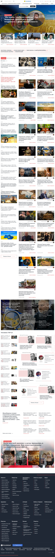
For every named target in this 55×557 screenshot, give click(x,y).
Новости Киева (5, 480)
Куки (27, 6)
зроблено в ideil (51, 552)
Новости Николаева (6, 498)
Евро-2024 (36, 487)
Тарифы (25, 487)
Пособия (14, 493)
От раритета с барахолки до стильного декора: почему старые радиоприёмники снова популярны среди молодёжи (8, 66)
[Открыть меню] (2, 1)
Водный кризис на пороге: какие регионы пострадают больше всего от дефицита (26, 204)
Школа (14, 489)
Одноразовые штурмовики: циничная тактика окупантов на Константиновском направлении (29, 364)
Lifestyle (25, 501)
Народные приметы (16, 526)
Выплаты (14, 483)
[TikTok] (50, 1)
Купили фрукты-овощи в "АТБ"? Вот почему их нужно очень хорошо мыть (9, 166)
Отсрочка (47, 508)
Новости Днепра (5, 483)
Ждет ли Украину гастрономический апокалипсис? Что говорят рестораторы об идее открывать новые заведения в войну (45, 323)
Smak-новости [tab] (9, 58)
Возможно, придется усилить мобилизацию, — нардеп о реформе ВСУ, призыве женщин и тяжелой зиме (34, 42)
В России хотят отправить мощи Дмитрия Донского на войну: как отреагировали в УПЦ (45, 225)
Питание (3, 506)
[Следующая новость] (53, 19)
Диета (3, 508)
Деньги (24, 481)
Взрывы (36, 507)
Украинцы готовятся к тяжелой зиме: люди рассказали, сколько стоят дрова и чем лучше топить (8, 87)
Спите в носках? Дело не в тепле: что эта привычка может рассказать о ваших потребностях (9, 171)
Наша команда (22, 549)
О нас (2, 548)
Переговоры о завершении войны (36, 50)
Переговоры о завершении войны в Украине (11, 3)
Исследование (5, 511)
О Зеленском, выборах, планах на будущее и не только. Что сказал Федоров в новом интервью (27, 138)
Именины (14, 534)
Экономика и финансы (26, 478)
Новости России (16, 508)
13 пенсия (25, 523)
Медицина (15, 487)
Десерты (36, 529)
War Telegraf (24, 44)
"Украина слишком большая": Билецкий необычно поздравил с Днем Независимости (8, 192)
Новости (3, 477)
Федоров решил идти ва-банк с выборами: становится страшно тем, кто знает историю (44, 347)
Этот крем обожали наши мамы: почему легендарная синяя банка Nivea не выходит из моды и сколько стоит (8, 458)
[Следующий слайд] (54, 4)
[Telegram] (44, 1)
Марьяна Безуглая (5, 538)
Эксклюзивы (36, 3)
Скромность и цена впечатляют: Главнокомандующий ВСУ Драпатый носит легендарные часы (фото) (5, 368)
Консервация (37, 525)
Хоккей (35, 485)
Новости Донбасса (5, 494)
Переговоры (36, 509)
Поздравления (26, 517)
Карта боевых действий (37, 505)
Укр (53, 1)
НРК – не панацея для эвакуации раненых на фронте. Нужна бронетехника (27, 380)
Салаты (36, 531)
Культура (25, 511)
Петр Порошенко (5, 535)
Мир (13, 501)
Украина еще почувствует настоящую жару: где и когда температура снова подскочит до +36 (45, 182)
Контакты (15, 549)
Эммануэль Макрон (5, 529)
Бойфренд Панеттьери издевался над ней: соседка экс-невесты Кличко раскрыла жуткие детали (9, 159)
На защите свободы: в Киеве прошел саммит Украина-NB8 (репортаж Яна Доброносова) (45, 71)
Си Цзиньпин (4, 527)
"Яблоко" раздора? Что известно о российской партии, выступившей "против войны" (27, 225)
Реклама (2, 549)
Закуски (36, 533)
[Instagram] (49, 1)
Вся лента (3, 60)
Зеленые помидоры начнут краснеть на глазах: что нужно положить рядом (9, 147)
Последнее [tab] (3, 58)
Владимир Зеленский (6, 523)
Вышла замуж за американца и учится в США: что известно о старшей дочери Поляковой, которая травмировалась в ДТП (8, 208)
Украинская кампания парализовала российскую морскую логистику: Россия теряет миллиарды (46, 397)
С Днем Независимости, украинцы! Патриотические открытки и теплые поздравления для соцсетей (8, 228)
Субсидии (14, 485)
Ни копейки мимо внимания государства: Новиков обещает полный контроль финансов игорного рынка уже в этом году (30, 304)
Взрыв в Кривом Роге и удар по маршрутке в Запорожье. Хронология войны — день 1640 (30, 414)
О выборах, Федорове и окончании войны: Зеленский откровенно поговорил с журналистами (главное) (26, 94)
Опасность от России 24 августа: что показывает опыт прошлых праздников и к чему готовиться (45, 160)
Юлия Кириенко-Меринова (43, 335)
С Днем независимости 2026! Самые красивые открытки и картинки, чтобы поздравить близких (9, 153)
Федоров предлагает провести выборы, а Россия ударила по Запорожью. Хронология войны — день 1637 (29, 422)
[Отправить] (14, 1)
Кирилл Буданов (5, 533)
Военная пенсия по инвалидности (27, 530)
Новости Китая (15, 511)
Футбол (35, 480)
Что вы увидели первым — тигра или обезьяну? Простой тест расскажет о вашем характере (5, 360)
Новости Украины (37, 44)
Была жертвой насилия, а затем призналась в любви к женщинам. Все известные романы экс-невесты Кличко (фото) (23, 445)
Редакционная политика (27, 548)
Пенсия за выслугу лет (27, 535)
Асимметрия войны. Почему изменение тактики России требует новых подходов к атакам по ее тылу (26, 347)
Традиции (14, 528)
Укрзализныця (26, 490)
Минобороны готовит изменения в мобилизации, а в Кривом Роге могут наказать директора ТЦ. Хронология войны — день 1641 (11, 417)
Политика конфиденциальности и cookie (13, 548)
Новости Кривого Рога (5, 492)
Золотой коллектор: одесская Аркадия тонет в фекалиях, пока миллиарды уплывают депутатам (27, 293)
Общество (14, 477)
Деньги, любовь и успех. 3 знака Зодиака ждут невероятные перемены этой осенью (33, 458)
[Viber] (42, 1)
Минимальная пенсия (27, 532)
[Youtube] (46, 1)
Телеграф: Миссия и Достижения (39, 549)
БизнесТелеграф (44, 3)
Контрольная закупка (27, 3)
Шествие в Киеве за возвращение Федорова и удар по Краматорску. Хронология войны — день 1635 (29, 430)
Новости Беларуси (16, 513)
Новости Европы (16, 504)
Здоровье (3, 501)
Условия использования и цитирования (42, 548)
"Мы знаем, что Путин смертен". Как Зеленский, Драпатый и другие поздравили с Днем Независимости (47, 42)
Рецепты (36, 521)
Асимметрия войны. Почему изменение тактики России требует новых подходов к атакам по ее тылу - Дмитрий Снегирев (8, 245)
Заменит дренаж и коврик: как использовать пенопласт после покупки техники (5, 352)
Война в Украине (38, 501)
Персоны (3, 521)
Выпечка (36, 523)
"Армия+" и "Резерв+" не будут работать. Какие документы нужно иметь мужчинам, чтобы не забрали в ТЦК (5, 337)
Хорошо (32, 6)
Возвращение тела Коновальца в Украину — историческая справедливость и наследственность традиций (46, 375)
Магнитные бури (26, 515)
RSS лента (50, 549)
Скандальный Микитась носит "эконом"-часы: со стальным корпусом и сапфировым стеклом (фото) (27, 71)
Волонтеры (36, 512)
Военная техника (37, 514)
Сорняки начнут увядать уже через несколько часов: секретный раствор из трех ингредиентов (8, 222)
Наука (46, 477)
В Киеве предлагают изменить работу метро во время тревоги (5, 397)
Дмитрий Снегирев (24, 335)
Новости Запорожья (6, 489)
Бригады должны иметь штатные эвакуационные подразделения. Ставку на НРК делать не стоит (49, 359)
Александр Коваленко (38, 378)
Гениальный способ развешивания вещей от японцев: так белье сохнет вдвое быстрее (8, 215)
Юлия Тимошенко (5, 536)
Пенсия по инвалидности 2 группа (26, 526)
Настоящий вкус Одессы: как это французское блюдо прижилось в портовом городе (8, 124)
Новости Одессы (5, 485)
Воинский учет (48, 511)
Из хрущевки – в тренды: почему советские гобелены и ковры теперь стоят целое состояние (5, 383)
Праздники (14, 521)
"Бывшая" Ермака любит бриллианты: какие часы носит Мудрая (45, 246)
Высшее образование (17, 491)
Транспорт (25, 483)
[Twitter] (47, 1)
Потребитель (26, 506)
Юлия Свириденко (5, 540)
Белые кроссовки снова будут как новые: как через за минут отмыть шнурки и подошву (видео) (5, 345)
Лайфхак (25, 513)
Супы (35, 527)
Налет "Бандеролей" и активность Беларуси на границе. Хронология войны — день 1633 (45, 430)
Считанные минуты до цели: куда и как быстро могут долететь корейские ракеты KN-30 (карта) (45, 94)
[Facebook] (40, 1)
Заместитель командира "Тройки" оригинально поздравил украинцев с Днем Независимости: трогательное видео (8, 131)
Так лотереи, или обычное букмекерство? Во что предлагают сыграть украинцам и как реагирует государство (45, 304)
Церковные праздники (15, 524)
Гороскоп (25, 504)
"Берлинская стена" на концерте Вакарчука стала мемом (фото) (21, 458)
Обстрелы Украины (6, 50)
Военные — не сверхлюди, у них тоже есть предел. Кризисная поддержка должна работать (32, 392)
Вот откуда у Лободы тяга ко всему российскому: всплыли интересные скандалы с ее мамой (46, 458)
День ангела (15, 532)
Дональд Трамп (5, 525)
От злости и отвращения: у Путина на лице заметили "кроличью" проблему (44, 204)
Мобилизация (19, 51)
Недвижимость (26, 485)
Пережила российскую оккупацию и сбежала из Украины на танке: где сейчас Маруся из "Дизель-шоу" (5, 405)
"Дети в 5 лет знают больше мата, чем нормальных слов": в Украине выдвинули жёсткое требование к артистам (8, 185)
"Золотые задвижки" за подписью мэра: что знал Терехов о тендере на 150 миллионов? (6, 42)
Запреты (14, 530)
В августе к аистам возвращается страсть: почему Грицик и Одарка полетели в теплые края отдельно (45, 271)
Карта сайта (29, 549)
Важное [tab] (14, 58)
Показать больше (7, 256)
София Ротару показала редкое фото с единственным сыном (8, 251)
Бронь (46, 506)
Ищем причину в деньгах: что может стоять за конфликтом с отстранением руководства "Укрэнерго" (29, 322)
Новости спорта (38, 477)
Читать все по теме (7, 326)
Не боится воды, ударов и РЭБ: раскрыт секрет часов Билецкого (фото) (26, 160)
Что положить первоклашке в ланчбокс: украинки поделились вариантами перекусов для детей (8, 102)
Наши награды (9, 549)
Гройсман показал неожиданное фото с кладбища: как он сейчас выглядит (9, 72)
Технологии (47, 480)
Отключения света (19, 50)
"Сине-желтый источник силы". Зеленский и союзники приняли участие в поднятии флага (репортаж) (27, 271)
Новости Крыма (5, 496)
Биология (47, 483)
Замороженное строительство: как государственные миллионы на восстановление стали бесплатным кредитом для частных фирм (21, 19)
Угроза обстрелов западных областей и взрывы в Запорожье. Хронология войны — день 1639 (45, 414)
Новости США (15, 506)
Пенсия (25, 521)
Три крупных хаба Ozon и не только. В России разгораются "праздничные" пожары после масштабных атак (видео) (26, 116)
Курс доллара (26, 488)
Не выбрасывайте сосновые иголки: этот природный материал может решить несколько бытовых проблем (8, 178)
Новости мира (51, 206)
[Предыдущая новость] (1, 19)
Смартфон (47, 487)
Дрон (46, 485)
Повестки (47, 504)
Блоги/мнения (49, 344)
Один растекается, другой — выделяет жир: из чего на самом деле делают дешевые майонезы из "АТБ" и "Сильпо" (45, 138)
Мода (24, 508)
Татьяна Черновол (41, 361)
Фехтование (36, 489)
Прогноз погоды (16, 495)
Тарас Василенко (24, 395)
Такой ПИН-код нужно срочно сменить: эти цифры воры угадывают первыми (5, 390)
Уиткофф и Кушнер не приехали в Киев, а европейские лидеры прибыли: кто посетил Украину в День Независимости (9, 110)
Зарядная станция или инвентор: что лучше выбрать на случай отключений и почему (5, 375)
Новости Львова (5, 487)
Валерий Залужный (6, 531)
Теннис (35, 483)
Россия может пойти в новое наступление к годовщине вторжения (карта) (45, 422)
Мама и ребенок (5, 504)
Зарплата (14, 480)
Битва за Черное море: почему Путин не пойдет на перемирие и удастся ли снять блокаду (27, 181)
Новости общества (9, 44)
